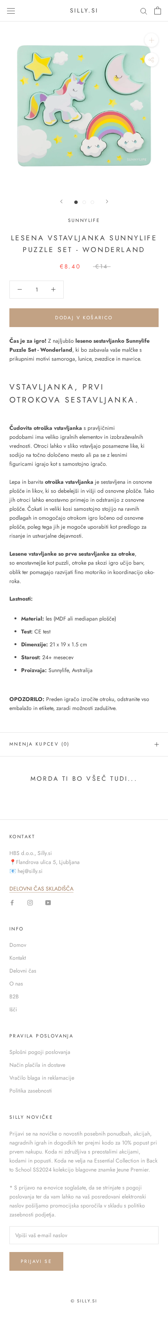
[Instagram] (30, 902)
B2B (14, 996)
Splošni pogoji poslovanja (39, 1052)
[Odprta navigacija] (11, 10)
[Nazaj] (61, 201)
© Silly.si (84, 1301)
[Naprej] (107, 201)
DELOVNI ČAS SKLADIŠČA (41, 889)
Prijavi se (36, 1261)
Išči (13, 1009)
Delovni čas (22, 971)
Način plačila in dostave (37, 1065)
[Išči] (143, 10)
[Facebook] (12, 902)
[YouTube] (48, 902)
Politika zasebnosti (30, 1091)
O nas (16, 983)
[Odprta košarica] (157, 10)
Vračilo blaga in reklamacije (41, 1078)
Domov (17, 945)
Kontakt (17, 958)
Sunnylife (84, 220)
